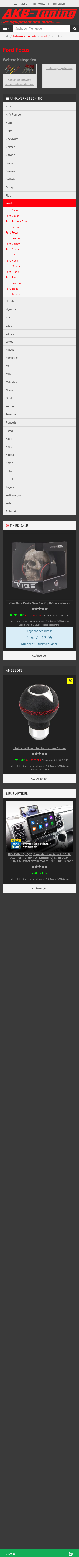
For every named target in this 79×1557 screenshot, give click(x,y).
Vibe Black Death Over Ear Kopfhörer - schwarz (39, 603)
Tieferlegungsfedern (59, 68)
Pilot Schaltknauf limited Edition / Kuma (39, 748)
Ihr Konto (39, 3)
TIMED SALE (18, 525)
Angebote (14, 670)
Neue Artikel (17, 793)
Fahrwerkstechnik (26, 98)
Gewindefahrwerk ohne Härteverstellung (20, 82)
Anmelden (58, 3)
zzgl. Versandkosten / (46, 621)
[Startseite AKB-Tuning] (39, 15)
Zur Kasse (20, 3)
